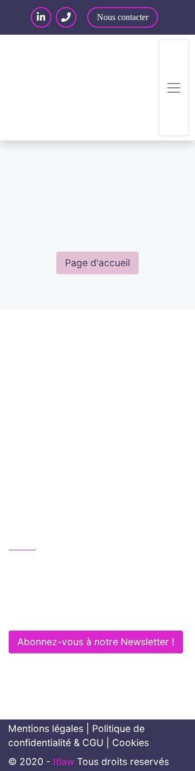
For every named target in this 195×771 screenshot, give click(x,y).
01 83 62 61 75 (53, 565)
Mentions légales (45, 728)
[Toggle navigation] (174, 87)
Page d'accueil (97, 262)
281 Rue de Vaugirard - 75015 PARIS (98, 612)
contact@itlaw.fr (56, 589)
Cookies (130, 742)
